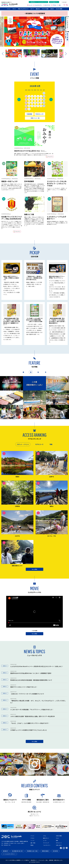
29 (44, 105)
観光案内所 (5, 851)
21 (41, 102)
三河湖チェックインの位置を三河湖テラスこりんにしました (28, 730)
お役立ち (52, 8)
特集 (57, 840)
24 (29, 105)
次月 (51, 99)
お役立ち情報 (59, 835)
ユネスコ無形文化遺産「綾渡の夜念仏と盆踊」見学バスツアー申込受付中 (32, 716)
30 (26, 109)
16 (26, 102)
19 (35, 102)
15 (44, 99)
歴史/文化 (38, 8)
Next (65, 53)
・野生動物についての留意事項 (34, 13)
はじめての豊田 (59, 8)
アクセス (54, 5)
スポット (14, 8)
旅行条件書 (55, 851)
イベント (8, 8)
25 (32, 105)
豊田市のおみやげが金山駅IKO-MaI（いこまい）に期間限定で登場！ (31, 673)
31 (29, 109)
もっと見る (34, 569)
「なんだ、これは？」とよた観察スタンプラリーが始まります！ (29, 723)
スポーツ (32, 8)
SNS (60, 5)
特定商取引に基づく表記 (32, 851)
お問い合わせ (59, 845)
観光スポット (46, 838)
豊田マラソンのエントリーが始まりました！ (23, 687)
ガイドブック (47, 5)
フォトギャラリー (38, 5)
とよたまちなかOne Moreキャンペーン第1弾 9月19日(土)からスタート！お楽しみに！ (36, 666)
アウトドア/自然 (45, 8)
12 (35, 99)
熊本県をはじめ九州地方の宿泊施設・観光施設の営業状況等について (31, 680)
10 (29, 99)
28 (41, 105)
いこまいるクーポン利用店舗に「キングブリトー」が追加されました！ (31, 709)
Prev (3, 53)
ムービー (45, 840)
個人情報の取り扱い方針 (17, 851)
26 (35, 105)
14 (41, 99)
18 (32, 102)
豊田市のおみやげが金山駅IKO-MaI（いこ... (30, 151)
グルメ (57, 838)
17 (29, 102)
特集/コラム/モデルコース (23, 8)
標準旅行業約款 (45, 851)
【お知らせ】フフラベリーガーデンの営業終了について (27, 694)
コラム (44, 835)
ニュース (30, 5)
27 (38, 105)
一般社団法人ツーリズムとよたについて (38, 2)
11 (32, 99)
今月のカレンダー (39, 114)
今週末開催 (29, 114)
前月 (19, 99)
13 (38, 99)
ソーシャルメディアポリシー (9, 854)
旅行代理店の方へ (54, 2)
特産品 (32, 845)
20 (38, 102)
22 (44, 102)
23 (26, 105)
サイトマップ (46, 843)
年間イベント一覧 (35, 118)
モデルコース (59, 843)
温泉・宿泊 (33, 843)
